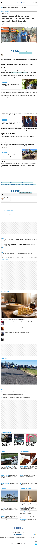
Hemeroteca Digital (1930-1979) (5, 537)
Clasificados (15, 530)
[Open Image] (2, 28)
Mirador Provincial (28, 530)
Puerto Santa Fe (21, 204)
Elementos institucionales (33, 537)
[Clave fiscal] (36, 544)
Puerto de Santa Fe (28, 75)
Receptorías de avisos (15, 537)
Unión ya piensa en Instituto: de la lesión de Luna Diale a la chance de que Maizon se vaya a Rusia (19, 239)
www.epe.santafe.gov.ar (7, 166)
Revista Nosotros (10, 530)
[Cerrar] (31, 52)
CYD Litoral (19, 530)
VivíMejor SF (34, 530)
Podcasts (23, 530)
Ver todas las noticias (4, 259)
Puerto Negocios (15, 532)
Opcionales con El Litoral (17, 538)
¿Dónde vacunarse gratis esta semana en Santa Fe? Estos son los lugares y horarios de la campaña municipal (19, 249)
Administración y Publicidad (23, 537)
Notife (19, 532)
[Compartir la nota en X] (14, 51)
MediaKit (23, 538)
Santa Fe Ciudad (27, 204)
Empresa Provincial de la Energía (24, 59)
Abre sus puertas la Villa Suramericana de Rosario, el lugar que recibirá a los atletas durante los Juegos (18, 244)
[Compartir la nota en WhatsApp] (16, 51)
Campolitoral (4, 530)
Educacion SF (23, 532)
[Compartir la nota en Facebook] (11, 51)
